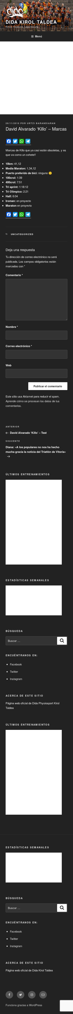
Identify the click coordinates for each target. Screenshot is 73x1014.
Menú (38, 36)
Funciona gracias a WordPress (24, 1005)
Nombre (12, 327)
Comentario (14, 275)
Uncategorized (22, 234)
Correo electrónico (19, 346)
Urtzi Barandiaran (41, 123)
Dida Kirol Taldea (31, 22)
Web (8, 365)
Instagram (16, 679)
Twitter (14, 671)
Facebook (16, 664)
